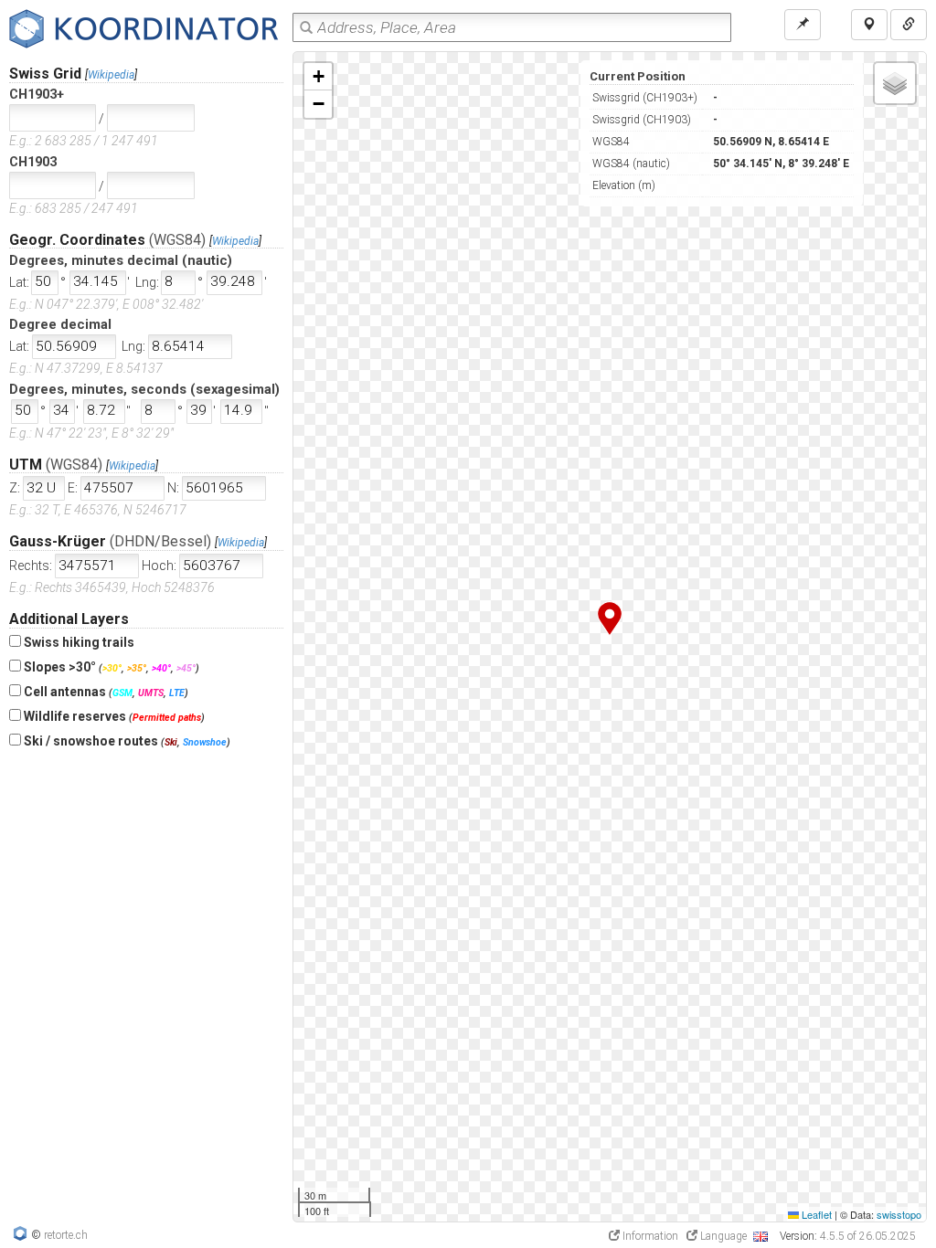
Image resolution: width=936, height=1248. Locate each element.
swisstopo (899, 1214)
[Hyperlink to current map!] (908, 24)
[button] (609, 619)
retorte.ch (66, 1235)
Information (649, 1236)
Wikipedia (111, 75)
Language (723, 1236)
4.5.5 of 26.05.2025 (868, 1236)
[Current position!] (869, 24)
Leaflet (815, 1214)
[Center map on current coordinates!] (802, 24)
